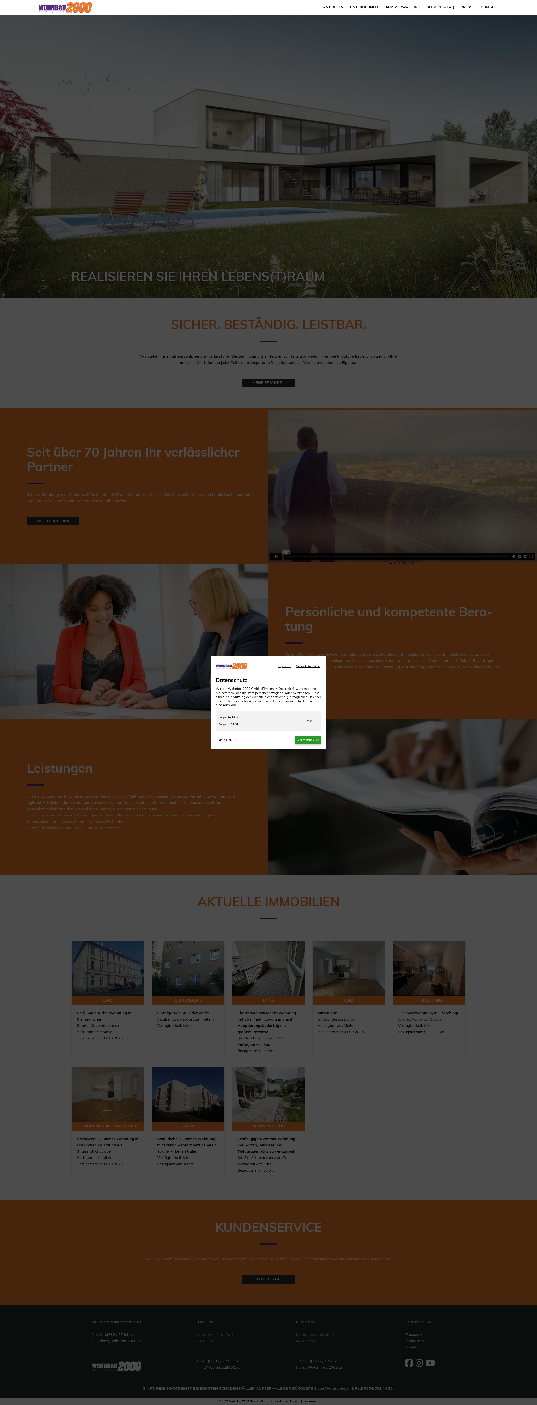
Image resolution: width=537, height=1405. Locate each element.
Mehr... (310, 721)
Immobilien (332, 7)
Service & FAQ (440, 7)
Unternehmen (364, 7)
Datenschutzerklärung (308, 666)
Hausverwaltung (402, 7)
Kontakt (489, 7)
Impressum (284, 666)
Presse (468, 7)
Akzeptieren (306, 740)
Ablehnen (225, 740)
